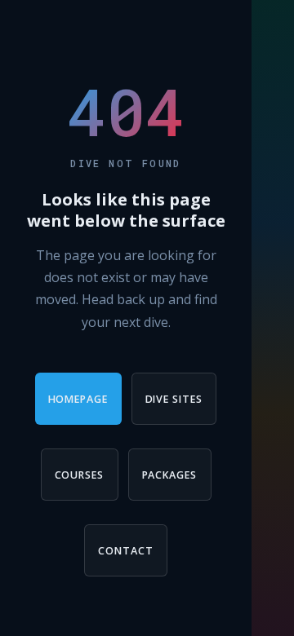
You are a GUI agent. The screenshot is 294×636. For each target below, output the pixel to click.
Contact (126, 551)
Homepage (78, 399)
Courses (80, 475)
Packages (170, 475)
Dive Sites (174, 399)
